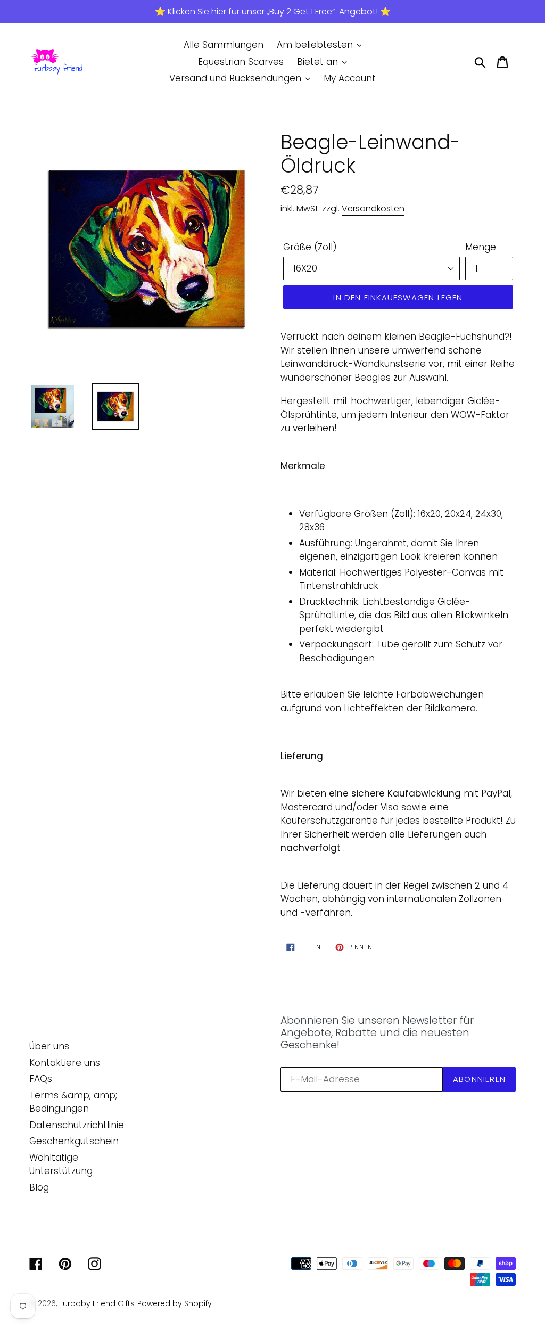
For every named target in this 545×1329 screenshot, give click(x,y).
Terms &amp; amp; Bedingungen (73, 1102)
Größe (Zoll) (310, 247)
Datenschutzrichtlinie (76, 1125)
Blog (39, 1187)
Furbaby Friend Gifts (97, 1303)
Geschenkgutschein (74, 1141)
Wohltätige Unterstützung (61, 1164)
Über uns (49, 1046)
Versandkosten (373, 208)
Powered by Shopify (174, 1303)
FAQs (40, 1078)
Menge (480, 247)
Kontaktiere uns (64, 1062)
